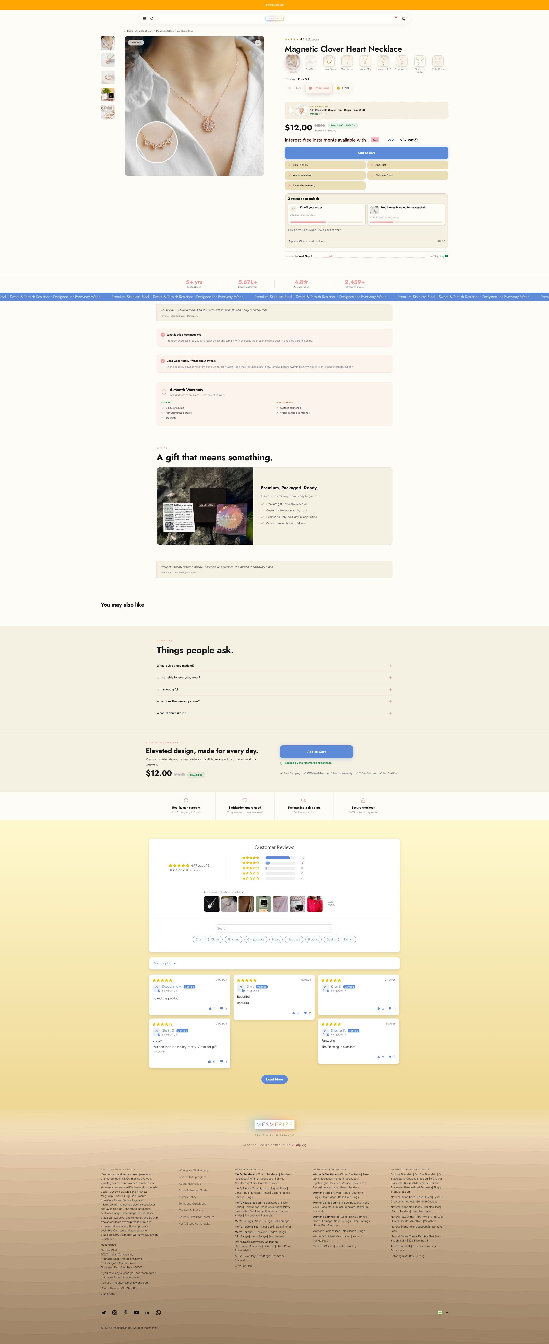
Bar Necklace (432, 1206)
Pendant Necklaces (346, 1178)
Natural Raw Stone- (403, 1216)
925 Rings (264, 1256)
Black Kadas (271, 1202)
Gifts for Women (323, 1246)
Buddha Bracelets (402, 1174)
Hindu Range (258, 1236)
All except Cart (143, 31)
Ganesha (269, 1246)
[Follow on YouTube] (136, 1312)
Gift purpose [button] (255, 939)
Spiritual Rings (244, 1197)
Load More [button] (274, 1079)
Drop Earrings (361, 1221)
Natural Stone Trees (403, 1197)
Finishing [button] (234, 939)
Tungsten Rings (260, 1192)
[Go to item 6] (108, 60)
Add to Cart (316, 752)
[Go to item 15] (108, 112)
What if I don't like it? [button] (171, 713)
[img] (162, 980)
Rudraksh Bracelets (416, 1183)
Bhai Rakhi (434, 1236)
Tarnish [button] (348, 939)
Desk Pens (422, 1226)
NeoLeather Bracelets (263, 1211)
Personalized (276, 1236)
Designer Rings (280, 1192)
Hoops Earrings (322, 1221)
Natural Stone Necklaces (406, 1206)
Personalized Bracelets (258, 1215)
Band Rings (242, 1192)
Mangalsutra (320, 1240)
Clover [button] (215, 939)
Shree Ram (283, 1246)
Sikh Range (242, 1236)
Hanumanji (241, 1246)
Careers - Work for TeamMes (196, 1217)
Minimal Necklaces (261, 1178)
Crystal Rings (341, 1192)
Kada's (278, 1226)
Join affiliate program (192, 1177)
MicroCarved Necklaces (264, 1183)
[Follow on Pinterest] (125, 1312)
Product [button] (313, 939)
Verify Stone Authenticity (194, 1223)
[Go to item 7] (108, 78)
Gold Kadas (252, 1206)
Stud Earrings (263, 1221)
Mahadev (256, 1246)
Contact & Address (191, 1210)
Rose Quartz (424, 1197)
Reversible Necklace (325, 1187)
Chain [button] (199, 939)
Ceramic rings (260, 1188)
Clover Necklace (350, 1174)
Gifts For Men (243, 1265)
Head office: (108, 1244)
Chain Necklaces (268, 1174)
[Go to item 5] (108, 43)
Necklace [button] (294, 939)
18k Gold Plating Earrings (352, 1216)
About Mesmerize (190, 1183)
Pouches (417, 1246)
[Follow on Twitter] (104, 1312)
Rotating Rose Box (402, 1256)
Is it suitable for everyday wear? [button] (178, 677)
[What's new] (395, 18)
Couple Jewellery (346, 1246)
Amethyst (408, 1201)
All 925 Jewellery (245, 1256)
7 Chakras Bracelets (416, 1178)
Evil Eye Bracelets (350, 1202)
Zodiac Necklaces (353, 1183)
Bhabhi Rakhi (399, 1240)
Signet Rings (279, 1188)
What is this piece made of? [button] (176, 665)
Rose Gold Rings (348, 1197)
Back (130, 31)
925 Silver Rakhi (418, 1240)
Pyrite (436, 1197)
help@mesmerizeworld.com (131, 1282)
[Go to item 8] (108, 95)
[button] (144, 18)
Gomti (420, 1201)
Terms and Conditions (192, 1203)
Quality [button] (331, 939)
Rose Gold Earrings (326, 1225)
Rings (288, 1226)
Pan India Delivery (274, 4)
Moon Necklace (400, 1211)
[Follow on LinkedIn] (147, 1312)
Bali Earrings (281, 1221)
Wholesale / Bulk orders (193, 1170)
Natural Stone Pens (403, 1226)
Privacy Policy (187, 1197)
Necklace (267, 1226)
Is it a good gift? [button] (167, 689)
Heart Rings (329, 1197)
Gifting (420, 1256)
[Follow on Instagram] (115, 1312)
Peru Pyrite (422, 1216)
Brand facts (108, 1293)
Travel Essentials (401, 1246)
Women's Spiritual (324, 1236)
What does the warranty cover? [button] (178, 701)
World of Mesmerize (145, 1327)
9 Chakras (431, 1201)
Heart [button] (276, 939)
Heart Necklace (349, 1187)
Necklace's (344, 1236)
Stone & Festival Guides (194, 1190)
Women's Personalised (326, 1231)
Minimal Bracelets (344, 1206)
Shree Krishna (243, 1250)
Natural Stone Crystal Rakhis (408, 1236)
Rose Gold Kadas (271, 1206)
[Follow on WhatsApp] (158, 1312)
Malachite (430, 1221)
